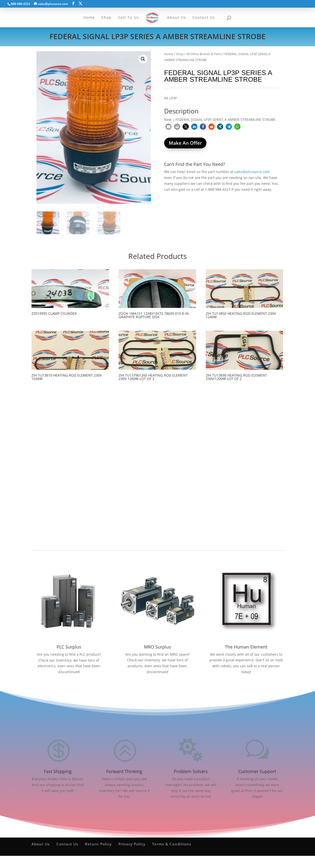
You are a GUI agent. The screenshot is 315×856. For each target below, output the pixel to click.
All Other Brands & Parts (203, 54)
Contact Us (67, 843)
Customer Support (257, 771)
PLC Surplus (69, 647)
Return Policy (98, 843)
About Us (41, 843)
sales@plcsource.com (252, 171)
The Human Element (246, 647)
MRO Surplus (157, 647)
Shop (180, 54)
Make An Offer (185, 143)
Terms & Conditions (171, 843)
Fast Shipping (58, 771)
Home (168, 54)
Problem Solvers (191, 771)
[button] (143, 59)
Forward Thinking (124, 771)
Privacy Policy (131, 843)
